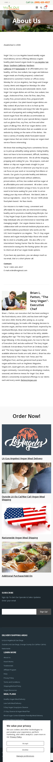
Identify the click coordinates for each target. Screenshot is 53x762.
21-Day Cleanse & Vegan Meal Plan (17, 711)
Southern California (18, 65)
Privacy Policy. (16, 737)
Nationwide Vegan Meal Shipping (20, 537)
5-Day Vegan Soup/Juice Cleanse (16, 707)
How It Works (8, 661)
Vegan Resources (10, 690)
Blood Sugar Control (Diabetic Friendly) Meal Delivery (23, 715)
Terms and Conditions (12, 682)
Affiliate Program (10, 670)
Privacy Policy (9, 678)
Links (6, 2)
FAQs (6, 674)
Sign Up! (44, 611)
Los (36, 62)
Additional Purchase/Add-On (17, 575)
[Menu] (37, 7)
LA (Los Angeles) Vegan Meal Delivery (22, 458)
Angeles (41, 62)
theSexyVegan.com (29, 380)
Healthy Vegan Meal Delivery (14, 699)
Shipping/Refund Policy (12, 686)
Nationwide (20, 68)
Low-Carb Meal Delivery (12, 703)
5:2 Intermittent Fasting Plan (14, 719)
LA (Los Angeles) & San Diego (12, 640)
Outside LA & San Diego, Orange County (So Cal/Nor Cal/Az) (24, 644)
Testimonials (8, 666)
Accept (25, 743)
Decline (25, 749)
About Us (7, 657)
